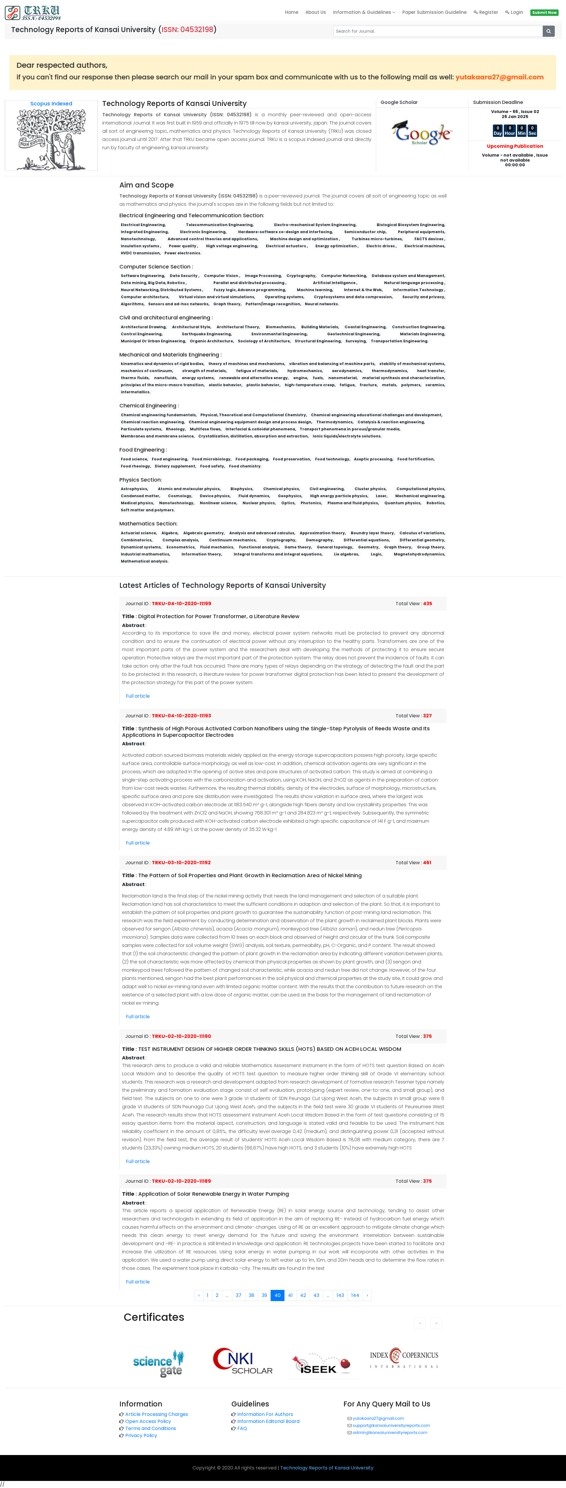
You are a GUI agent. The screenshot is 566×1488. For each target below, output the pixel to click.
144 (355, 1295)
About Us (315, 12)
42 (303, 1295)
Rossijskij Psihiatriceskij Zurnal (247, 1343)
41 (290, 1295)
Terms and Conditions (150, 1428)
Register (488, 12)
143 (340, 1295)
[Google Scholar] (422, 132)
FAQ (242, 1428)
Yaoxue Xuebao (141, 1343)
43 (316, 1295)
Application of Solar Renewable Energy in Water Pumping (213, 1193)
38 (251, 1295)
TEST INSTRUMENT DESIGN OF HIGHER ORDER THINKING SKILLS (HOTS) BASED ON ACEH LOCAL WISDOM (269, 1049)
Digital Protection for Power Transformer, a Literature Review (219, 616)
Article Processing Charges (156, 1414)
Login (516, 12)
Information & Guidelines (362, 12)
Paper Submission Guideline (434, 12)
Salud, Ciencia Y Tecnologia (313, 1343)
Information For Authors (265, 1414)
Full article (138, 696)
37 (238, 1295)
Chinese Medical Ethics (186, 1343)
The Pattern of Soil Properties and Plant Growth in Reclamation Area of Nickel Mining (250, 875)
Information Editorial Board (268, 1421)
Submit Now (544, 12)
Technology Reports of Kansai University (327, 1467)
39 (264, 1295)
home (291, 12)
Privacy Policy (141, 1435)
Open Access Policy (148, 1421)
